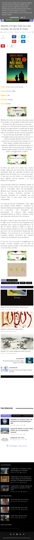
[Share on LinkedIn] (25, 42)
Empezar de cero (17, 438)
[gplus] (20, 534)
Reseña (29, 283)
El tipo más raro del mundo (10, 283)
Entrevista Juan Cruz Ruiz (19, 507)
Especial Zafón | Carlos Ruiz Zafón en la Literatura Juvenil (22, 430)
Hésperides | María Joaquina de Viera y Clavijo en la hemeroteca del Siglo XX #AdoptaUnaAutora (21, 478)
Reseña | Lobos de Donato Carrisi (12, 329)
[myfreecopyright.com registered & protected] (17, 446)
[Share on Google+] (16, 42)
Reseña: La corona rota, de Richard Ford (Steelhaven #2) (21, 421)
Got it (22, 17)
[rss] (23, 534)
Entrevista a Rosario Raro (19, 516)
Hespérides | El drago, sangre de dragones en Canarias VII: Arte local (21, 487)
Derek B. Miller (12, 280)
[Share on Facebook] (16, 38)
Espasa (23, 283)
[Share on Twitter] (25, 38)
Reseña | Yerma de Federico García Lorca (14, 307)
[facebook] (17, 534)
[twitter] (11, 534)
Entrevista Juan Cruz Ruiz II (20, 499)
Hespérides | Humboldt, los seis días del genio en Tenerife (21, 469)
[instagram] (14, 534)
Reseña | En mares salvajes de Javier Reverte (16, 351)
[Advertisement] (17, 392)
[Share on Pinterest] (5, 47)
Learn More (14, 17)
